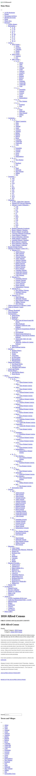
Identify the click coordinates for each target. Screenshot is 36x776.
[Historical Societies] (20, 563)
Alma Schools (20, 496)
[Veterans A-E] (20, 250)
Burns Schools (20, 509)
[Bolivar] (20, 411)
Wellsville (22, 111)
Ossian (17, 53)
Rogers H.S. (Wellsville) (19, 581)
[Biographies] (16, 26)
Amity (21, 69)
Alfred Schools (20, 493)
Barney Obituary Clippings (20, 230)
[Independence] (24, 449)
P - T (17, 103)
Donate (6, 14)
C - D (13, 29)
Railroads (14, 319)
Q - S (13, 37)
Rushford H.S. (16, 580)
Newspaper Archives (10, 16)
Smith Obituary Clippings (19, 238)
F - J (17, 88)
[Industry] (13, 349)
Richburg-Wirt (16, 553)
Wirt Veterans (19, 303)
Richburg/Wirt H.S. (17, 578)
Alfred (17, 46)
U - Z (17, 108)
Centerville (22, 83)
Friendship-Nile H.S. (18, 575)
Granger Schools (20, 523)
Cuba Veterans (20, 275)
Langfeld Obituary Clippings (20, 240)
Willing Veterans (20, 302)
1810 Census (15, 44)
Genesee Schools (20, 521)
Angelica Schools (21, 503)
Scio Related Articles (25, 466)
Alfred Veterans (20, 252)
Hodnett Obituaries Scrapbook (21, 228)
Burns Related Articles (25, 416)
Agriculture (15, 355)
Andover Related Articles (26, 399)
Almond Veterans (21, 257)
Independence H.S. (17, 576)
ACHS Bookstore (9, 12)
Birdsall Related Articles (26, 409)
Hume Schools (20, 526)
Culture (6, 309)
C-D (13, 180)
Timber (14, 354)
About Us (7, 596)
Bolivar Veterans (20, 267)
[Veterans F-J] (19, 277)
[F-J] (14, 518)
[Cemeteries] (15, 118)
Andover (18, 56)
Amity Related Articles (25, 396)
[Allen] (19, 384)
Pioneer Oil (15, 551)
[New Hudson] (24, 456)
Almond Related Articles (26, 392)
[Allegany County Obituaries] (29, 205)
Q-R (13, 191)
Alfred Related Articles (26, 382)
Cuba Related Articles (25, 429)
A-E (13, 491)
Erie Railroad (19, 332)
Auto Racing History (18, 372)
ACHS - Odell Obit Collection (21, 201)
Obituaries (11, 200)
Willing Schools (20, 543)
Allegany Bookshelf (14, 310)
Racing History (12, 370)
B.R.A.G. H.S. (16, 571)
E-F (13, 181)
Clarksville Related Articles (27, 426)
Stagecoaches (16, 315)
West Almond (23, 113)
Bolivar (21, 78)
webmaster (3, 659)
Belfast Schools (20, 504)
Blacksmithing (16, 359)
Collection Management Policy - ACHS (19, 600)
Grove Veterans (20, 283)
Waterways (15, 345)
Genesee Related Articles (26, 437)
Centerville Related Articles (27, 422)
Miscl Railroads (20, 324)
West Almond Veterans (22, 300)
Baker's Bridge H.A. (18, 568)
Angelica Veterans (21, 262)
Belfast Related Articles (26, 406)
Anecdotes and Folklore (19, 367)
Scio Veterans (19, 293)
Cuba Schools (20, 516)
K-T (13, 529)
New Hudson (23, 101)
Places (6, 375)
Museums (11, 546)
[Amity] (20, 394)
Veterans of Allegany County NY (18, 248)
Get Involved (8, 586)
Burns (21, 79)
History (10, 603)
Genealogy (11, 176)
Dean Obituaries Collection (20, 243)
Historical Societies (13, 563)
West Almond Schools (22, 541)
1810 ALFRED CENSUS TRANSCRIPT (10, 673)
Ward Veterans (20, 297)
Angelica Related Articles (26, 402)
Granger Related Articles (26, 441)
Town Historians (13, 312)
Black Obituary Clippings (19, 242)
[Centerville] (22, 421)
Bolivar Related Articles (26, 412)
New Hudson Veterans (22, 290)
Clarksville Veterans (21, 273)
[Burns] (19, 414)
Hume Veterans (20, 285)
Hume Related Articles (25, 447)
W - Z (13, 41)
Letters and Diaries (13, 369)
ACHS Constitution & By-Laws (17, 598)
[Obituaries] (15, 200)
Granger (21, 93)
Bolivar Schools (20, 508)
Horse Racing (16, 374)
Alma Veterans (20, 255)
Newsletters (11, 610)
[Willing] (20, 481)
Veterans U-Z (16, 295)
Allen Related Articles (25, 385)
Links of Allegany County (15, 307)
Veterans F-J (15, 277)
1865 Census (15, 59)
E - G (13, 31)
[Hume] (20, 446)
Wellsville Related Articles (27, 474)
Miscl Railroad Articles (18, 347)
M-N (13, 188)
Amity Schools (20, 499)
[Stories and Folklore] (20, 362)
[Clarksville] (22, 424)
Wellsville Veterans (21, 298)
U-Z (13, 536)
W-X (13, 196)
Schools (10, 489)
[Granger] (21, 439)
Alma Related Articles (25, 389)
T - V (13, 39)
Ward (20, 109)
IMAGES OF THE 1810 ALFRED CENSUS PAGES (13, 679)
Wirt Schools (19, 544)
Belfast (21, 74)
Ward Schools (20, 538)
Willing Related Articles (26, 483)
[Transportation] (17, 314)
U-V (13, 195)
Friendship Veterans (21, 278)
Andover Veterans (21, 260)
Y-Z (13, 198)
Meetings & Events (10, 17)
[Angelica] (21, 401)
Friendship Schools (21, 519)
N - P (13, 36)
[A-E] (15, 491)
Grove (21, 94)
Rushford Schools (21, 533)
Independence (23, 98)
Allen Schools (20, 494)
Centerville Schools (21, 513)
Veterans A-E (16, 250)
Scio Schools (19, 534)
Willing (21, 114)
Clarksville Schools (21, 514)
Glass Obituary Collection (19, 245)
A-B (13, 178)
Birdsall (21, 76)
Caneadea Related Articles (27, 419)
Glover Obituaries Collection (20, 237)
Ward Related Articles (25, 471)
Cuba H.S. (15, 573)
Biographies (11, 26)
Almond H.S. (16, 566)
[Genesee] (21, 436)
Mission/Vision (12, 601)
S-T (13, 193)
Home (6, 19)
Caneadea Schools (21, 511)
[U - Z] (19, 108)
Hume (21, 96)
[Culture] (9, 309)
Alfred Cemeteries (21, 121)
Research (7, 22)
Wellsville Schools (21, 539)
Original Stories (16, 365)
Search (3, 714)
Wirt (20, 116)
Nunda (17, 51)
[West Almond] (24, 476)
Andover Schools (21, 501)
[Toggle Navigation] (1, 722)
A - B (13, 27)
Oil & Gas (15, 352)
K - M (13, 34)
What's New (8, 21)
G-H (13, 183)
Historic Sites (12, 585)
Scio (17, 58)
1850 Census (15, 54)
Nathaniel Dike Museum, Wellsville (22, 549)
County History (12, 24)
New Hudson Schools (22, 531)
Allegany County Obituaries (20, 205)
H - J (13, 32)
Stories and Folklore (14, 362)
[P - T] (19, 103)
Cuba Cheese (16, 548)
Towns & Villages (13, 377)
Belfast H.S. (15, 569)
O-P (13, 190)
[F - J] (19, 88)
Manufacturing (16, 360)
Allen (20, 64)
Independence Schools (22, 528)
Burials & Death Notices (15, 247)
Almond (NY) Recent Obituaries (21, 203)
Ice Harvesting (16, 357)
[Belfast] (20, 404)
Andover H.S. (16, 564)
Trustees (10, 606)
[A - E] (19, 61)
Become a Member (13, 590)
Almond (21, 68)
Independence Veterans (22, 287)
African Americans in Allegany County (19, 305)
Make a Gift (11, 593)
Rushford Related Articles (26, 462)
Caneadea (18, 49)
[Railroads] (18, 319)
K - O (17, 99)
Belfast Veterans (20, 263)
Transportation (12, 314)
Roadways (15, 317)
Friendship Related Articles (27, 434)
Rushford (22, 104)
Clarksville (22, 84)
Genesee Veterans (21, 280)
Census (10, 42)
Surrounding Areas (17, 488)
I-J (12, 185)
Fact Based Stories (17, 364)
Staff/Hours (11, 605)
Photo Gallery (8, 611)
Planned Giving (12, 588)
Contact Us (11, 608)
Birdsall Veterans (20, 265)
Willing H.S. (15, 583)
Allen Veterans (20, 253)
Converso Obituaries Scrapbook (21, 233)
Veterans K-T (16, 288)
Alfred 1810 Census (16, 632)
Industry (10, 349)
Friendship (22, 89)
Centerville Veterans (21, 272)
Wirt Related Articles (25, 486)
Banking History (17, 350)
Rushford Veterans (21, 292)
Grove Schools (20, 524)
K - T (13, 454)
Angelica (18, 48)
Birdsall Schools (20, 506)
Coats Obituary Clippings (19, 235)
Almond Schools (20, 498)
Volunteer (11, 595)
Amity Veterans (20, 258)
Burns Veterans (20, 268)
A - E (17, 61)
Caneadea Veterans (21, 270)
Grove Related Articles (25, 444)
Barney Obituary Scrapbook (20, 232)
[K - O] (16, 158)
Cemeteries (11, 118)
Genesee (21, 91)
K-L (13, 186)
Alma (20, 66)
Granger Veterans (21, 282)
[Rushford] (21, 461)
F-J (13, 518)
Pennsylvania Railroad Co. (23, 334)
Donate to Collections (14, 591)
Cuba (20, 86)
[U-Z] (15, 536)
